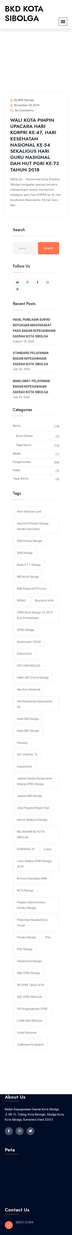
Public (17, 470)
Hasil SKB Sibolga (28, 718)
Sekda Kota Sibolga (29, 961)
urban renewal (26, 1032)
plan (48, 937)
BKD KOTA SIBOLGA (24, 13)
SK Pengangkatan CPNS (32, 1008)
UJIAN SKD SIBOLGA (29, 1020)
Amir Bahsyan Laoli (29, 511)
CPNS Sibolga (25, 630)
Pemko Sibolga (26, 937)
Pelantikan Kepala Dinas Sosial (32, 922)
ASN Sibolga (24, 552)
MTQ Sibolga (25, 890)
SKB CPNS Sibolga (28, 973)
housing (22, 742)
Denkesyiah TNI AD (29, 641)
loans (48, 849)
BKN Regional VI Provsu (31, 588)
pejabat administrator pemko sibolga (31, 905)
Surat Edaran (24, 436)
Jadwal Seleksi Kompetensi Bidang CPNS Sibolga (34, 781)
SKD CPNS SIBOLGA (29, 996)
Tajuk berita (23, 445)
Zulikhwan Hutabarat (30, 1044)
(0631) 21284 (24, 1222)
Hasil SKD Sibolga (28, 730)
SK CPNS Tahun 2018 (30, 985)
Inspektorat (24, 766)
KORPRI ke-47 (26, 849)
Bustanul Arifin (44, 600)
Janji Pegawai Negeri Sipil (33, 807)
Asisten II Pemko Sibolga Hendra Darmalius (32, 526)
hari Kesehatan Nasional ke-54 (35, 704)
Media (17, 453)
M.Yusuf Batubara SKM (32, 878)
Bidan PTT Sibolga (29, 564)
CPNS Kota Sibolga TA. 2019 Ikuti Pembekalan (35, 615)
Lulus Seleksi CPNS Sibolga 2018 (34, 863)
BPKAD (21, 600)
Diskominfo (24, 653)
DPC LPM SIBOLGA (28, 665)
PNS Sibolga (24, 949)
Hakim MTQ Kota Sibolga (33, 677)
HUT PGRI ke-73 (27, 754)
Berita (17, 426)
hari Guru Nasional (28, 689)
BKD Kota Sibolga (28, 576)
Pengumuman (22, 462)
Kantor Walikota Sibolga (32, 819)
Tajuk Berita (20, 478)
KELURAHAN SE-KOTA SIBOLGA (31, 834)
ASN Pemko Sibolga (29, 541)
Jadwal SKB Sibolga (29, 796)
